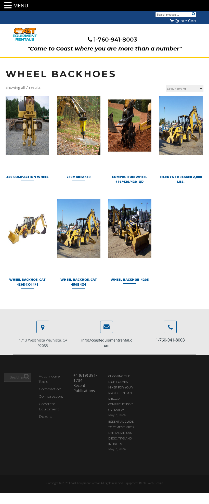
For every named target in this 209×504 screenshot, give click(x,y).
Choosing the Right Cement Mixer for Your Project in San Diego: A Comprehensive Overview (120, 393)
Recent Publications (84, 388)
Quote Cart (185, 20)
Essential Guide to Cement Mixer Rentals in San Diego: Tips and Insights (121, 433)
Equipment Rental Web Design (144, 483)
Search (193, 14)
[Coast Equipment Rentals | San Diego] (25, 34)
